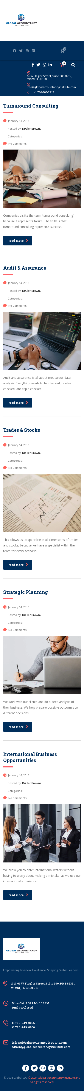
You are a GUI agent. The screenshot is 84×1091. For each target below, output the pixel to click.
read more (15, 241)
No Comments (17, 143)
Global (18, 1078)
